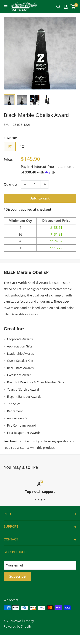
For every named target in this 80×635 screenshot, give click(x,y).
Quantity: (11, 184)
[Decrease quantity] (25, 184)
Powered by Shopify (17, 626)
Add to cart (40, 198)
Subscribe (17, 576)
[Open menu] (5, 6)
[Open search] (58, 7)
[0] (73, 6)
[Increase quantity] (45, 184)
